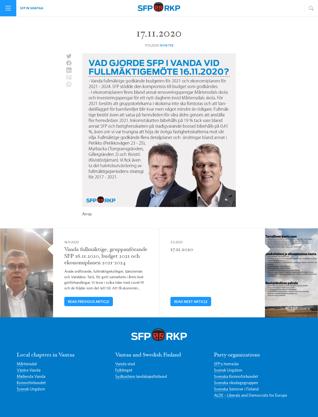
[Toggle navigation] (8, 8)
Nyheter (166, 45)
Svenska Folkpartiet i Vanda (159, 8)
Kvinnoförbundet (31, 382)
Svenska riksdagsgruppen (236, 382)
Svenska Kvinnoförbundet (236, 376)
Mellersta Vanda (31, 376)
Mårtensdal (27, 363)
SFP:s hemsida (226, 363)
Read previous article (88, 301)
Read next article (190, 301)
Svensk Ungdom (31, 388)
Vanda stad (125, 363)
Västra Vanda (29, 370)
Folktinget (123, 370)
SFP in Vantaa (31, 8)
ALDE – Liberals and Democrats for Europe (250, 395)
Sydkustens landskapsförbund (141, 376)
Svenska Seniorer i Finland (236, 388)
